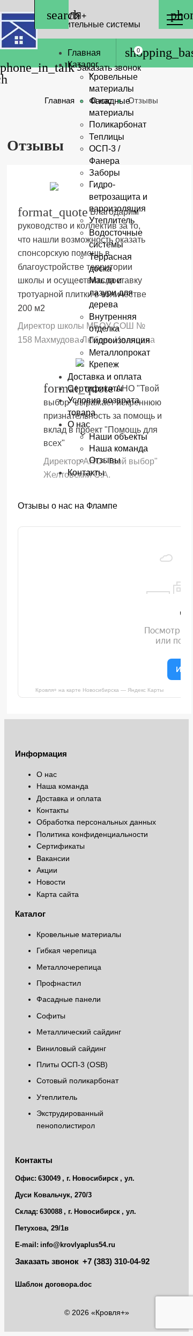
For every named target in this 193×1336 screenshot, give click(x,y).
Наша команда (62, 786)
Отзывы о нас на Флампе (67, 505)
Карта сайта (57, 894)
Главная (84, 52)
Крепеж (104, 364)
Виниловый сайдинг (71, 1048)
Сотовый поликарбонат (77, 1080)
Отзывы (105, 460)
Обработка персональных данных (96, 822)
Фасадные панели (68, 999)
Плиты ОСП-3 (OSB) (72, 1064)
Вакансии (53, 858)
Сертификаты (95, 388)
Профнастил (58, 983)
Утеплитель (112, 220)
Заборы (104, 172)
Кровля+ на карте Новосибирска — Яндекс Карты (99, 690)
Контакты (86, 472)
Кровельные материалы (78, 934)
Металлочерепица (68, 967)
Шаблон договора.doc (53, 1284)
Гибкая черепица (66, 950)
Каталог (83, 64)
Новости (50, 882)
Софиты (50, 1016)
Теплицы (106, 136)
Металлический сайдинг (78, 1032)
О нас (79, 424)
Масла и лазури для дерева (111, 292)
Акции (46, 870)
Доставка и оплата (105, 376)
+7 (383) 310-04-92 (116, 1261)
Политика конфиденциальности (92, 834)
